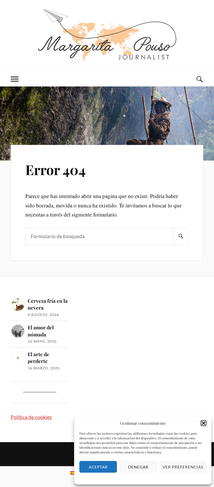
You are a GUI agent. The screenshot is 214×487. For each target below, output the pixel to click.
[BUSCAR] (181, 236)
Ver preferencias (183, 467)
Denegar (138, 467)
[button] (203, 423)
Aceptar (98, 467)
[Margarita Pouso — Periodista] (107, 35)
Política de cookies (31, 417)
